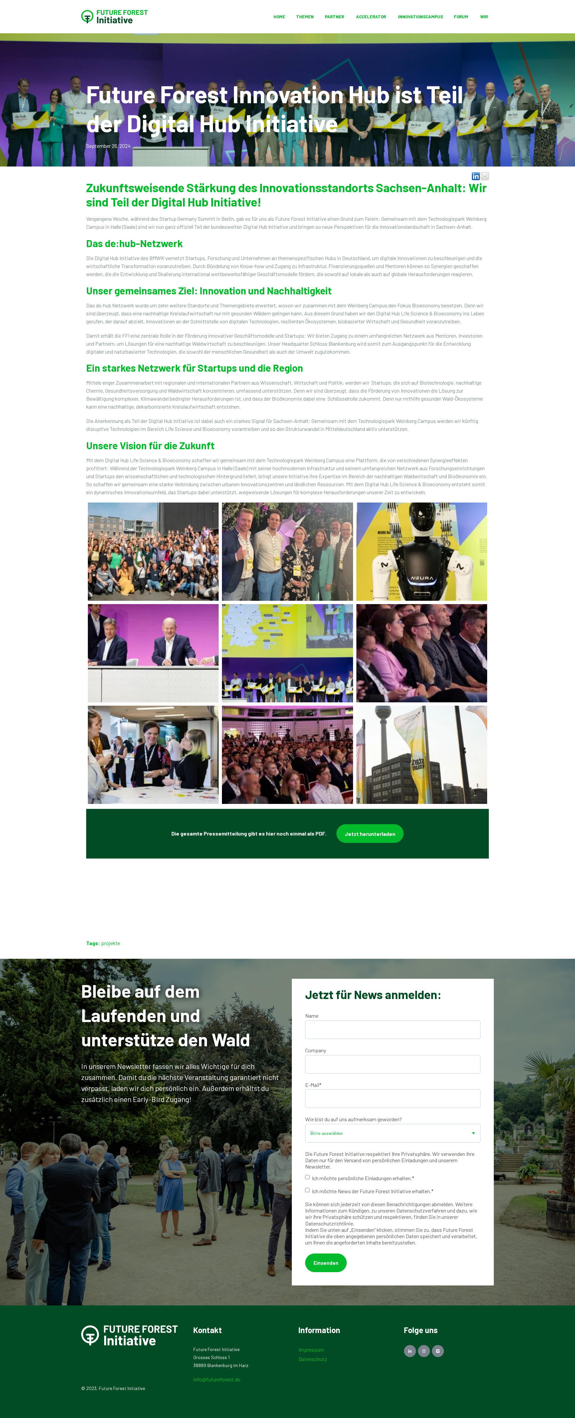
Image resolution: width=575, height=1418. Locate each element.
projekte (110, 943)
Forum (461, 16)
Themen (305, 16)
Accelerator (371, 16)
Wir (484, 16)
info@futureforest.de (216, 1379)
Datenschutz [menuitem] (312, 1359)
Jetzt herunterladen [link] (370, 834)
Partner (334, 16)
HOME (279, 16)
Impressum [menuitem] (311, 1349)
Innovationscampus (420, 16)
